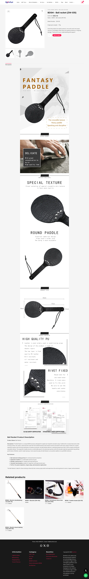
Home (18, 2)
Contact (71, 2)
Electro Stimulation (33, 2)
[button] (26, 2)
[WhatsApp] (41, 545)
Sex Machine (49, 2)
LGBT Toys (23, 2)
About (66, 2)
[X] (44, 545)
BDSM (56, 2)
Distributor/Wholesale (51, 556)
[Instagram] (48, 545)
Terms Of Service (16, 562)
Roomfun (74, 552)
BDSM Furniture (33, 561)
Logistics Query (16, 555)
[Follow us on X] (86, 570)
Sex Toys (42, 2)
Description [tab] (8, 64)
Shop (62, 2)
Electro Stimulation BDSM (35, 563)
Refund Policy (15, 557)
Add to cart (57, 35)
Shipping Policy (16, 559)
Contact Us (48, 558)
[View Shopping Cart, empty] (82, 2)
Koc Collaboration (50, 554)
